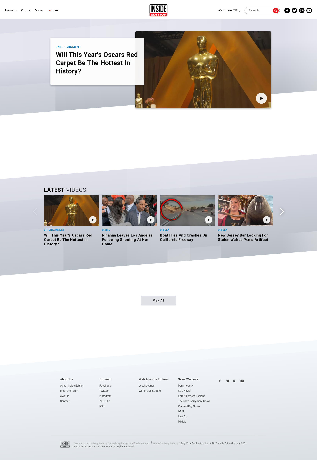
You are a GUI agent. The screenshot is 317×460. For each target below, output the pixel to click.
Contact (65, 401)
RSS (101, 406)
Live (55, 10)
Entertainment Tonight (191, 395)
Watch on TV (227, 10)
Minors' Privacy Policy (164, 443)
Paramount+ (185, 385)
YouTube (104, 401)
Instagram (105, 395)
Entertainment (68, 47)
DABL (181, 411)
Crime (25, 10)
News (9, 10)
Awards (64, 395)
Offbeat (165, 229)
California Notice (139, 443)
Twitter (103, 390)
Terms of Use (80, 443)
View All (158, 300)
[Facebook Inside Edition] (221, 381)
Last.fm (182, 416)
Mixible (182, 421)
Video (39, 10)
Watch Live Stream (150, 390)
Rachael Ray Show (189, 406)
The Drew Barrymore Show (194, 401)
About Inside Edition (71, 385)
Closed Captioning (118, 443)
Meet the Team (69, 390)
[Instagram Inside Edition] (235, 381)
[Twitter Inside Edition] (228, 381)
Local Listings (146, 385)
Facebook (105, 385)
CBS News (184, 390)
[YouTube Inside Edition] (242, 381)
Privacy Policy (97, 443)
